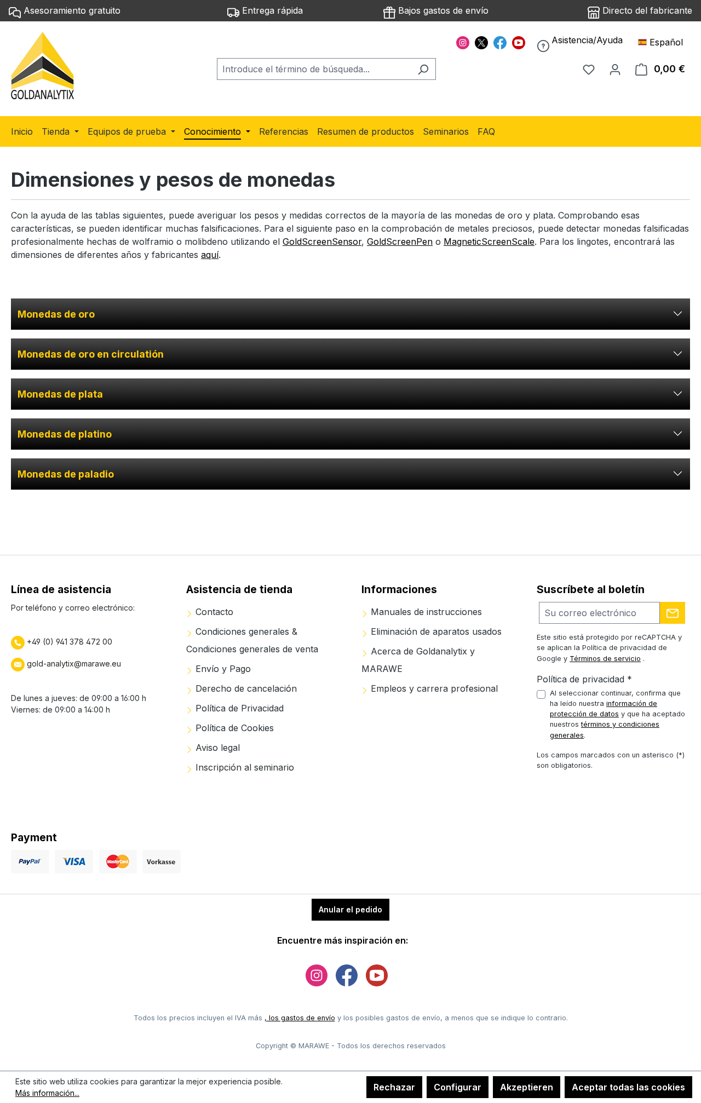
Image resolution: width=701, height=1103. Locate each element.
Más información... (47, 1093)
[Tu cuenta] (615, 69)
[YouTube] (518, 41)
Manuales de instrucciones (425, 611)
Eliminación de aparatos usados (435, 631)
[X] (481, 41)
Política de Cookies (233, 727)
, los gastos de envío (300, 1018)
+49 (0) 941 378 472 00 (68, 641)
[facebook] (500, 41)
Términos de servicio (605, 658)
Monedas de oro (56, 314)
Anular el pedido (350, 909)
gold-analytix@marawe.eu (74, 663)
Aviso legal (216, 747)
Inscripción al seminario (243, 767)
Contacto (213, 611)
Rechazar (394, 1087)
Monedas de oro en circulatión (91, 354)
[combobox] (314, 69)
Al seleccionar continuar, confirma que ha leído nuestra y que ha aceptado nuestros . (617, 714)
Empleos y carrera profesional (433, 688)
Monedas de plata (60, 394)
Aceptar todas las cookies (628, 1087)
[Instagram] (462, 41)
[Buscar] (423, 69)
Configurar (457, 1087)
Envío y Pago (222, 668)
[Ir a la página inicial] (43, 67)
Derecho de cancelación (245, 688)
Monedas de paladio (66, 474)
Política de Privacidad (238, 708)
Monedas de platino (65, 434)
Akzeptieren (526, 1087)
